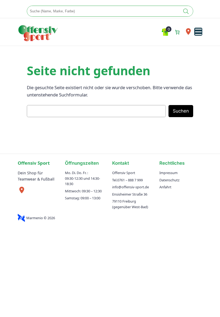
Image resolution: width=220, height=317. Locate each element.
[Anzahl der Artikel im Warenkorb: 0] (177, 32)
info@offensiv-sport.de (130, 187)
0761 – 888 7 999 (130, 180)
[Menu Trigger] (198, 32)
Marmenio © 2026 (40, 217)
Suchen (181, 111)
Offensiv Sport (34, 163)
